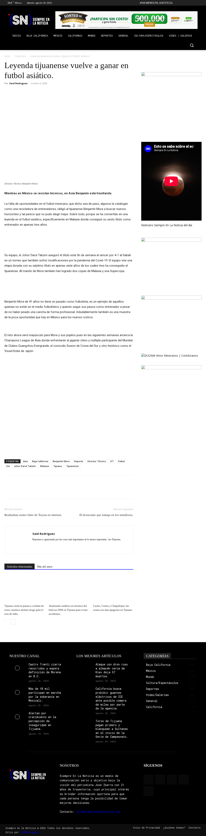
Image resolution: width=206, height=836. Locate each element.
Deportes (20, 56)
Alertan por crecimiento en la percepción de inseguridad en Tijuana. (42, 721)
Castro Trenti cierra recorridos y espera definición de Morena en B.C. (45, 670)
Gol (8, 466)
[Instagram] (182, 3)
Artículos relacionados (19, 566)
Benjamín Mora (61, 461)
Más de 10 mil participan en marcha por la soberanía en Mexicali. (45, 694)
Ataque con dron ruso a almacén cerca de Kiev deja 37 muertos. (112, 670)
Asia (25, 461)
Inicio (7, 56)
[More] (36, 92)
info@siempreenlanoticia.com (98, 811)
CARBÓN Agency (29, 832)
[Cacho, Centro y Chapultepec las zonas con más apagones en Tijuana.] (113, 589)
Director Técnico (97, 461)
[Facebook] (177, 3)
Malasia (44, 466)
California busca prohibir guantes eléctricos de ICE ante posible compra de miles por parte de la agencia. (111, 698)
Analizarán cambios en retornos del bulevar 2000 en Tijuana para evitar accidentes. (68, 609)
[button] (192, 45)
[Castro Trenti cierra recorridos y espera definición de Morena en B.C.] (17, 667)
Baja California (40, 461)
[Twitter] (193, 3)
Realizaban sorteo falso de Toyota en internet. (33, 515)
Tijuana (57, 466)
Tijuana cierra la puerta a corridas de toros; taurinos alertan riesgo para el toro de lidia (24, 609)
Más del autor (45, 566)
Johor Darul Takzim (25, 466)
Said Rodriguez (18, 83)
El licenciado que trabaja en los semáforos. (106, 515)
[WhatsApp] (27, 92)
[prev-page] (6, 621)
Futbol (121, 461)
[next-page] (13, 621)
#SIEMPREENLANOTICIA (156, 2)
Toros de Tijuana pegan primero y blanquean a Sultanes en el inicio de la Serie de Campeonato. (112, 729)
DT (112, 461)
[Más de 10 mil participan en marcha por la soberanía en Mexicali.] (17, 692)
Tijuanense (72, 466)
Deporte (78, 461)
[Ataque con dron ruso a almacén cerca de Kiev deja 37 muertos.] (84, 667)
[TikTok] (188, 3)
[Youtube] (199, 3)
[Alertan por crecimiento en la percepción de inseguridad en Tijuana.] (17, 716)
